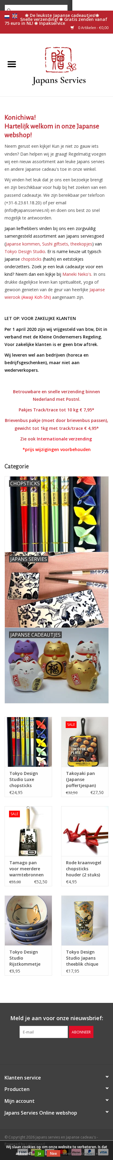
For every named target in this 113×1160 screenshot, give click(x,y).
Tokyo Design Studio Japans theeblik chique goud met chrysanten (82, 958)
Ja (39, 1153)
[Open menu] (12, 64)
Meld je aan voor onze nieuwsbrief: (56, 1018)
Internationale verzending (64, 439)
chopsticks (31, 259)
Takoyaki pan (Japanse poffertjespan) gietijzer (81, 779)
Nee (53, 1153)
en (14, 16)
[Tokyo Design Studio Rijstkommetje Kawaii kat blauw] (28, 920)
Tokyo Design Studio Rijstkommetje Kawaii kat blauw (27, 958)
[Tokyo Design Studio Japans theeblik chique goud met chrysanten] (85, 920)
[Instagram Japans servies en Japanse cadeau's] (67, 1050)
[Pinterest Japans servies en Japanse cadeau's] (56, 1050)
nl (7, 16)
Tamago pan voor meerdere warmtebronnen (26, 869)
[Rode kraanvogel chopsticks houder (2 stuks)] (85, 831)
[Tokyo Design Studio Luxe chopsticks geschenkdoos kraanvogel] (28, 742)
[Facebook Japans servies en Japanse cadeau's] (46, 1050)
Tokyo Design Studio (25, 251)
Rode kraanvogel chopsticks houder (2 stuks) (83, 869)
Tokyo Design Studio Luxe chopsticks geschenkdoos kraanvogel (24, 779)
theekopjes (81, 244)
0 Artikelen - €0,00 (92, 27)
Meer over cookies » (80, 1153)
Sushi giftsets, (55, 244)
